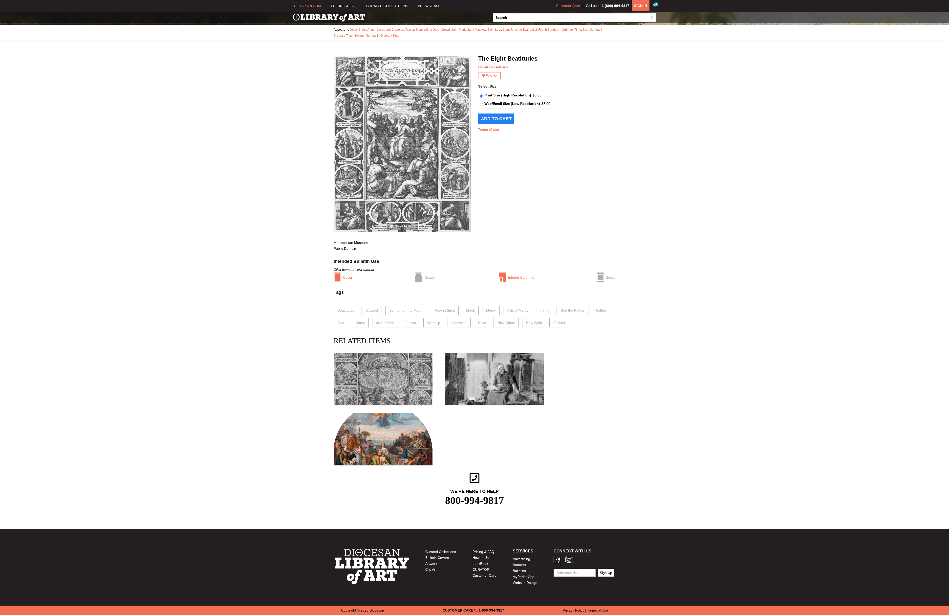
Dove (482, 323)
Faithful (559, 323)
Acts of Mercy (517, 310)
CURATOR (481, 569)
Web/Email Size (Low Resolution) (512, 104)
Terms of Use (488, 130)
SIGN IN (640, 6)
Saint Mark (458, 29)
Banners (519, 565)
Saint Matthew (476, 29)
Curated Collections (440, 552)
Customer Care (568, 6)
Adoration (459, 323)
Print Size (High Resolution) (507, 95)
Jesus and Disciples (390, 29)
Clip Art (430, 569)
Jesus (411, 323)
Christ (360, 323)
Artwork (431, 564)
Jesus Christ (358, 29)
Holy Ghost (506, 323)
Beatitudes (346, 310)
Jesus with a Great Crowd (432, 29)
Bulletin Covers (437, 558)
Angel (371, 29)
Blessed (372, 310)
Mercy (491, 310)
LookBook (480, 564)
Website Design (525, 583)
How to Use (482, 558)
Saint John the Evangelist (520, 29)
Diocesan (376, 610)
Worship (433, 323)
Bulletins (519, 571)
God (341, 323)
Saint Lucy (494, 29)
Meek (470, 310)
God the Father (572, 310)
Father (601, 310)
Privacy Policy (573, 610)
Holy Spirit (534, 323)
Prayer (409, 29)
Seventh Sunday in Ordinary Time (376, 35)
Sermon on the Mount (406, 310)
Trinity (544, 310)
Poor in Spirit (445, 310)
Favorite (491, 75)
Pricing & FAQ (483, 552)
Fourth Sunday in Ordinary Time (559, 29)
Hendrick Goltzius (493, 67)
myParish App (523, 577)
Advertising (521, 559)
